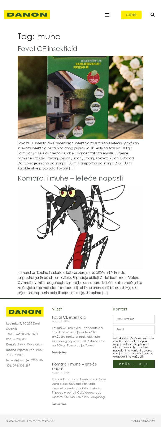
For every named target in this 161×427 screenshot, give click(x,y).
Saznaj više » (59, 352)
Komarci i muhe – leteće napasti (70, 178)
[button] (107, 15)
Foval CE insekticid (47, 48)
